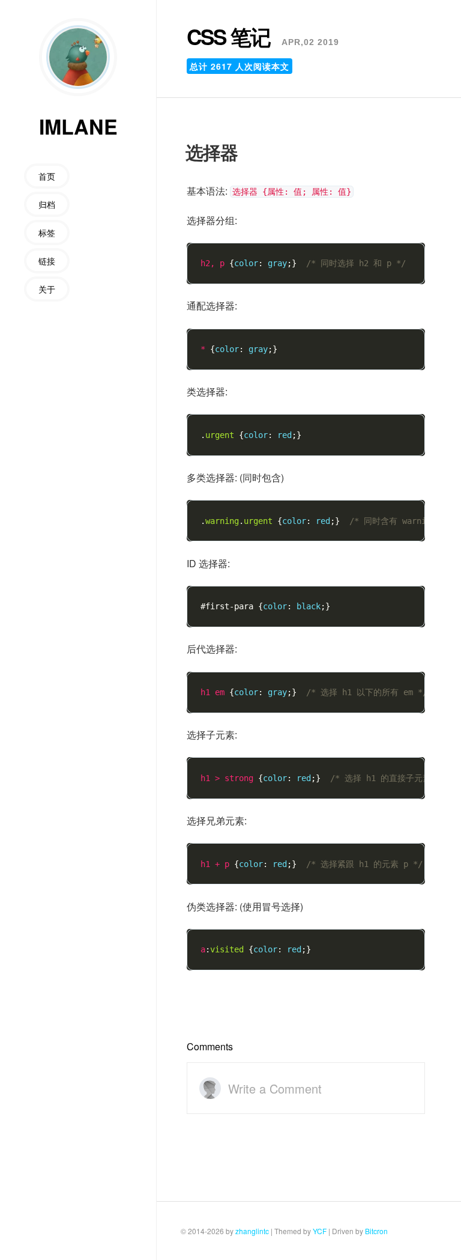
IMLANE (78, 126)
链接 (46, 261)
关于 (46, 289)
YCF (320, 1231)
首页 (46, 176)
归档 (46, 204)
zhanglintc (252, 1231)
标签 (46, 233)
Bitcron (376, 1231)
